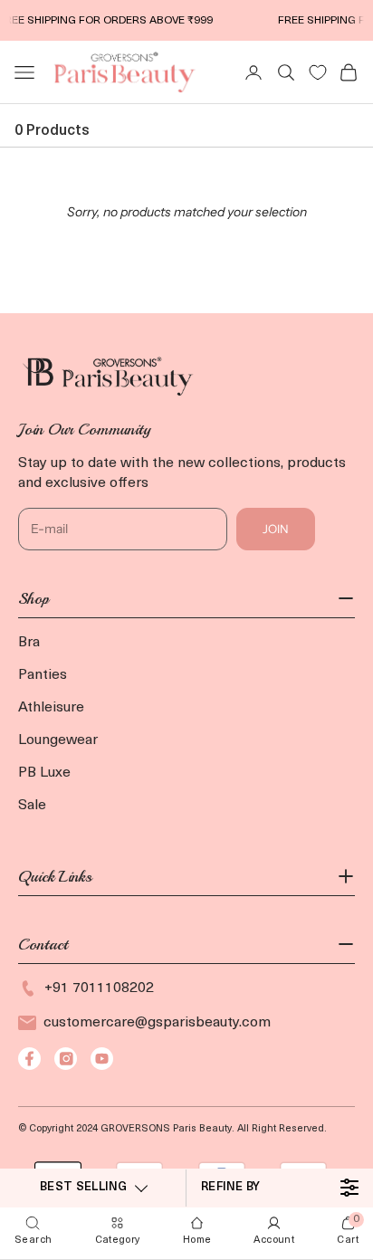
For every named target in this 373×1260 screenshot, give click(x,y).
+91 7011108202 (99, 988)
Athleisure (51, 708)
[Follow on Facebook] (29, 1058)
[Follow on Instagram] (65, 1058)
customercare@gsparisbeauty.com (157, 1023)
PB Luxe (44, 773)
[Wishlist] (318, 72)
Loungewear (58, 740)
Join (276, 528)
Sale (32, 805)
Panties (42, 675)
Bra (29, 642)
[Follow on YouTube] (102, 1058)
